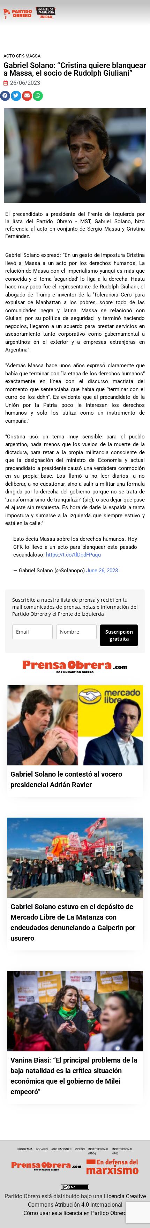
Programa (24, 1149)
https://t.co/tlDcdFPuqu (73, 555)
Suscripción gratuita (119, 635)
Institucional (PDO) (98, 1151)
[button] (5, 96)
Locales (42, 1149)
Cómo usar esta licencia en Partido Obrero (75, 1213)
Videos (80, 1149)
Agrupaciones (61, 1149)
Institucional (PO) (122, 1151)
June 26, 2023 (102, 570)
